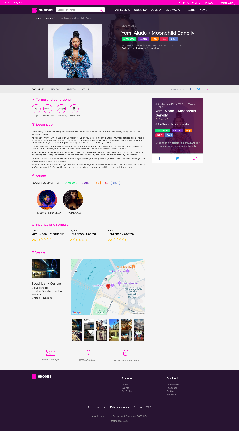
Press (138, 407)
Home (37, 18)
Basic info (38, 89)
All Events (122, 9)
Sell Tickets (128, 391)
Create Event (226, 3)
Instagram (172, 394)
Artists (71, 89)
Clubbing (140, 9)
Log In (212, 2)
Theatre (190, 9)
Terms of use (97, 407)
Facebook (172, 387)
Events (125, 387)
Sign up (197, 2)
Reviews (56, 89)
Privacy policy (119, 407)
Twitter (171, 391)
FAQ (149, 407)
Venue (85, 89)
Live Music (173, 9)
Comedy (156, 9)
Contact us (173, 384)
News (203, 9)
